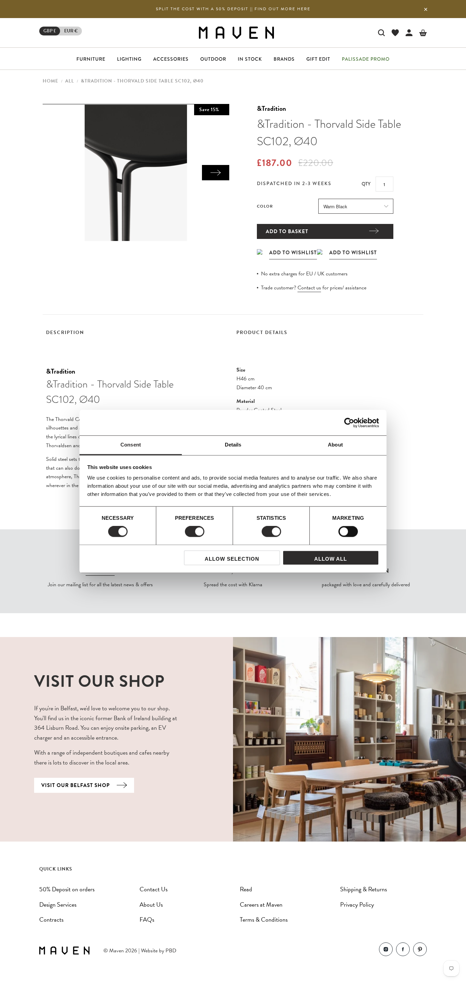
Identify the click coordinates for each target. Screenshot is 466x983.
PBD (170, 951)
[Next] (215, 172)
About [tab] (335, 445)
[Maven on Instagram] (386, 950)
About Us (151, 904)
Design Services (57, 904)
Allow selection (232, 559)
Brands (284, 59)
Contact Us (154, 889)
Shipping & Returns (363, 889)
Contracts (51, 919)
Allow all (330, 559)
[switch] (194, 531)
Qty (366, 183)
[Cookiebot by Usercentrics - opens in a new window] (349, 423)
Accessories (171, 59)
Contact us (309, 288)
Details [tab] (233, 445)
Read (246, 889)
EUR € (71, 30)
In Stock (250, 59)
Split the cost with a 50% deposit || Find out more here (233, 9)
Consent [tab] (130, 445)
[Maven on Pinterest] (420, 950)
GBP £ (49, 30)
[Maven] (236, 33)
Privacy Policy (357, 904)
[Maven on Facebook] (403, 950)
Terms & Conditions (264, 919)
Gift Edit (318, 59)
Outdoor (213, 59)
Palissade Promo (366, 59)
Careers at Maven (261, 904)
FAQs (147, 919)
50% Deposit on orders (66, 889)
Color (265, 206)
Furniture (90, 59)
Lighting (129, 59)
